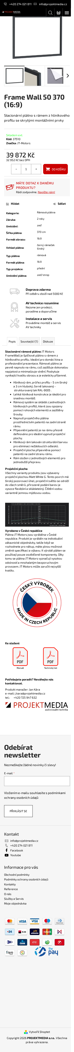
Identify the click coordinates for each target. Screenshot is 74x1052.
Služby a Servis (14, 898)
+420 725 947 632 (25, 697)
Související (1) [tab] (29, 341)
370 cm (41, 231)
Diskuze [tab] (48, 341)
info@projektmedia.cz (53, 4)
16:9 (39, 238)
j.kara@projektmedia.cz (30, 693)
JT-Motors (23, 143)
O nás (7, 894)
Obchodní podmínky (16, 874)
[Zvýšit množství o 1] (36, 169)
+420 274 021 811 (20, 4)
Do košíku (59, 169)
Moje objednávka (15, 903)
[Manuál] (20, 658)
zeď (39, 225)
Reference (11, 889)
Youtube (15, 855)
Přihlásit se (18, 811)
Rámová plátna (46, 212)
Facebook (16, 850)
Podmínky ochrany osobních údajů (26, 879)
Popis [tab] (12, 341)
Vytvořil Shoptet (39, 1031)
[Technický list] (50, 658)
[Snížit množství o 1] (16, 169)
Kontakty (10, 884)
